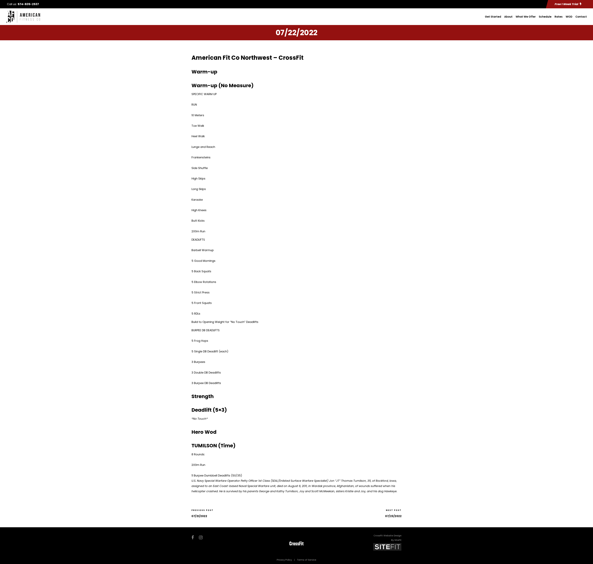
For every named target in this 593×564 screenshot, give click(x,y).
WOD (569, 17)
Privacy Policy (284, 559)
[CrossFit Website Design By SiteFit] (387, 546)
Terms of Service (306, 559)
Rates (559, 17)
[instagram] (201, 537)
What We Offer (526, 17)
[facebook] (192, 537)
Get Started (493, 17)
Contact (581, 17)
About (508, 17)
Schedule (545, 17)
